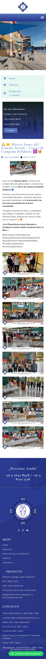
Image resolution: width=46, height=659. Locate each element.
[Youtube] (27, 530)
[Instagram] (23, 530)
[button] (42, 17)
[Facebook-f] (19, 530)
